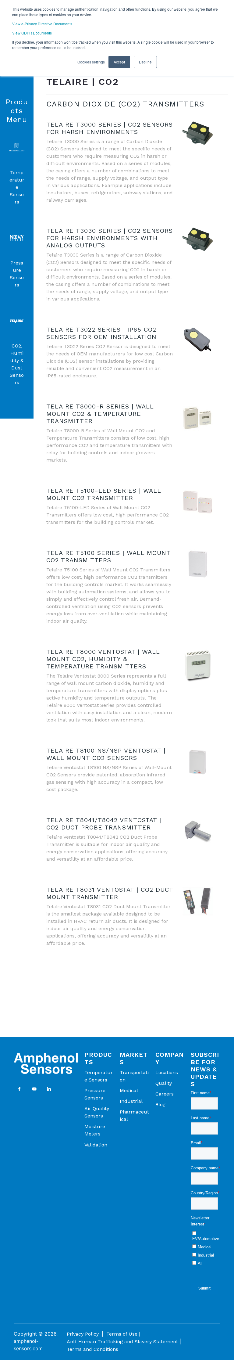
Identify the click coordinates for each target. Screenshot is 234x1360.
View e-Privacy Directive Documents (42, 23)
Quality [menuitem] (163, 1083)
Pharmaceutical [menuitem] (134, 1115)
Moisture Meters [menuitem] (94, 1130)
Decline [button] (145, 61)
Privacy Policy (83, 1334)
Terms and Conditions (92, 1349)
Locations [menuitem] (166, 1072)
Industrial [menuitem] (131, 1101)
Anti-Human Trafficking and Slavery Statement (122, 1341)
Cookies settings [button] (91, 61)
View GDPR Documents (32, 32)
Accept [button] (119, 61)
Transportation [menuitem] (134, 1076)
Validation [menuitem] (95, 1145)
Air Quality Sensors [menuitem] (96, 1112)
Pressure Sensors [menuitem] (94, 1094)
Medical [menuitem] (129, 1090)
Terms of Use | (123, 1334)
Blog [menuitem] (160, 1104)
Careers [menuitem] (164, 1094)
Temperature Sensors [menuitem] (98, 1076)
